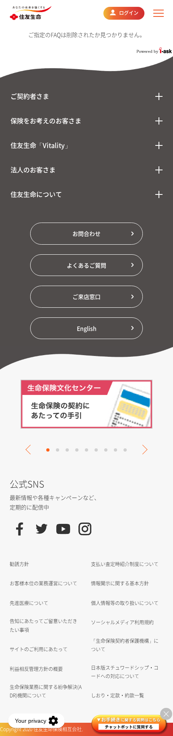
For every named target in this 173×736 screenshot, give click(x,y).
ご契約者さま (29, 96)
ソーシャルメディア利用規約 (122, 622)
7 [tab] (105, 450)
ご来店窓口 (86, 296)
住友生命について (36, 194)
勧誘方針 (19, 564)
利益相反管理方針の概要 (36, 669)
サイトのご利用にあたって (39, 649)
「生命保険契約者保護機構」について (125, 645)
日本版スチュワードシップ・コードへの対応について (125, 672)
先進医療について (29, 603)
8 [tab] (115, 450)
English (87, 328)
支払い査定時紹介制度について (125, 564)
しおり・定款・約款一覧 (117, 695)
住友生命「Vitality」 (40, 145)
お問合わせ (86, 233)
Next (142, 449)
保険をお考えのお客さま (45, 120)
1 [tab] (47, 450)
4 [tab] (76, 450)
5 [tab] (86, 450)
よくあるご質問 (86, 265)
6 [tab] (96, 450)
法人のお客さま (33, 169)
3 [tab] (67, 450)
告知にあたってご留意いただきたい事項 (43, 625)
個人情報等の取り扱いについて (125, 603)
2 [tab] (57, 450)
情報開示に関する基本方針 (120, 583)
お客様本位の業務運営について (43, 583)
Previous (30, 449)
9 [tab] (125, 450)
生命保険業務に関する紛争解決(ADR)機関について (46, 691)
